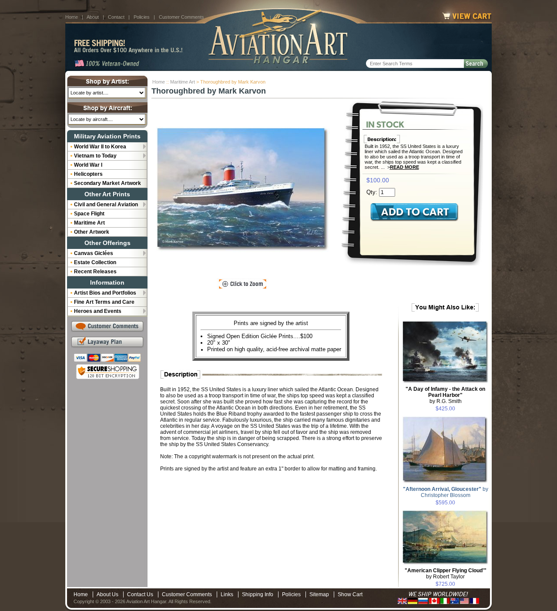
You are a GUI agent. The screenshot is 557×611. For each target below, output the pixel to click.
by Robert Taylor (446, 573)
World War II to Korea (100, 147)
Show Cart (350, 594)
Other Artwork (91, 232)
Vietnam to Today (95, 156)
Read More (404, 167)
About (93, 17)
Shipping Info (257, 594)
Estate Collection (95, 262)
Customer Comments (181, 17)
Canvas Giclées (93, 253)
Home (71, 17)
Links (227, 594)
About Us (107, 594)
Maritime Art (182, 81)
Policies (142, 17)
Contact (116, 17)
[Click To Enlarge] (242, 284)
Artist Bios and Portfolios (105, 293)
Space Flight (89, 214)
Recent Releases (95, 272)
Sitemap (319, 594)
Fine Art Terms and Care (104, 302)
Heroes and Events (97, 311)
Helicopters (88, 174)
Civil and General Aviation (106, 204)
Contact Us (140, 594)
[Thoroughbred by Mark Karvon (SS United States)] (243, 189)
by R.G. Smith (445, 395)
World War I (88, 165)
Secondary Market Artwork (107, 183)
